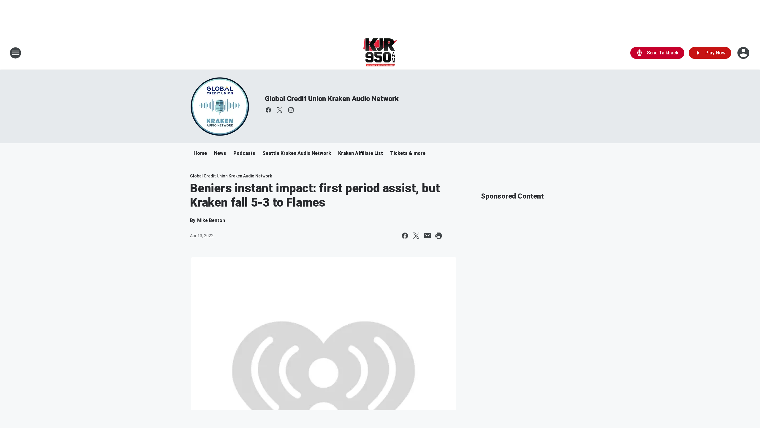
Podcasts (244, 153)
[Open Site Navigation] (15, 53)
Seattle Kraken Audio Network (296, 153)
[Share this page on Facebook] (405, 236)
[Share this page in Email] (427, 236)
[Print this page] (439, 236)
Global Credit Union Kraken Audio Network (332, 99)
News (220, 153)
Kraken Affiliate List (360, 153)
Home (200, 153)
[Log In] (743, 53)
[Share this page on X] (416, 236)
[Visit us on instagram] (290, 110)
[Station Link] (380, 52)
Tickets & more (407, 153)
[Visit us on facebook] (268, 110)
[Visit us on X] (279, 110)
